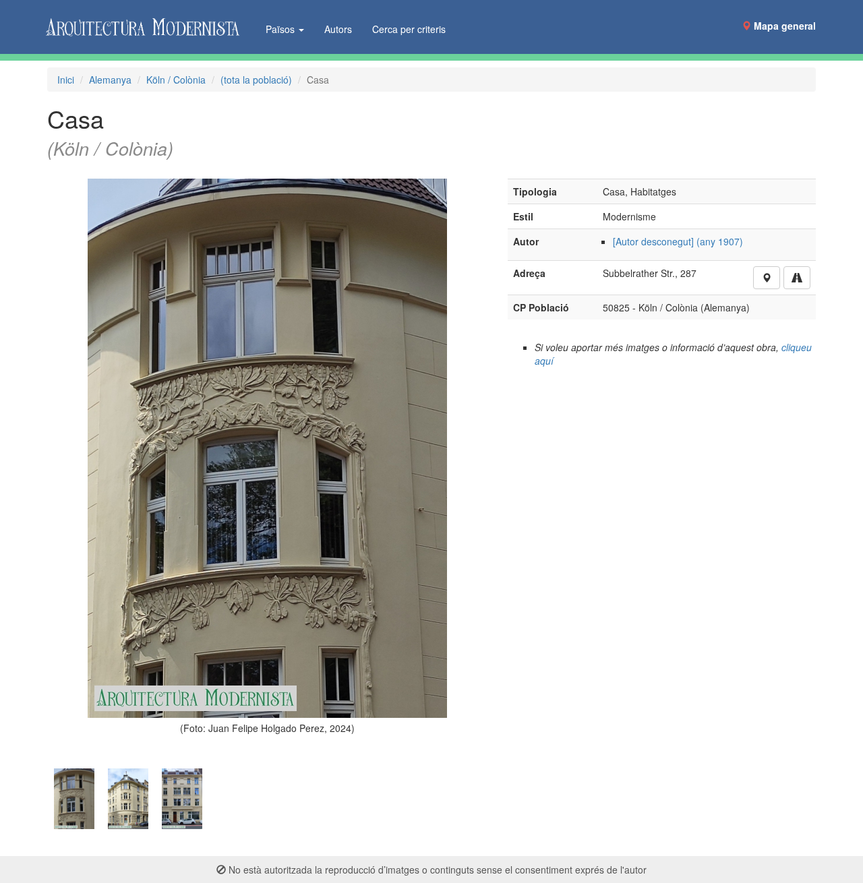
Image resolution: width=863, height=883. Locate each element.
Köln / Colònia (176, 79)
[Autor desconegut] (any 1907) (678, 241)
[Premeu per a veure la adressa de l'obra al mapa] (766, 277)
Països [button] (281, 29)
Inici (65, 79)
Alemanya (110, 79)
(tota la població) (256, 79)
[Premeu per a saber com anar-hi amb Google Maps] (796, 277)
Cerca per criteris (409, 29)
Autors (338, 29)
